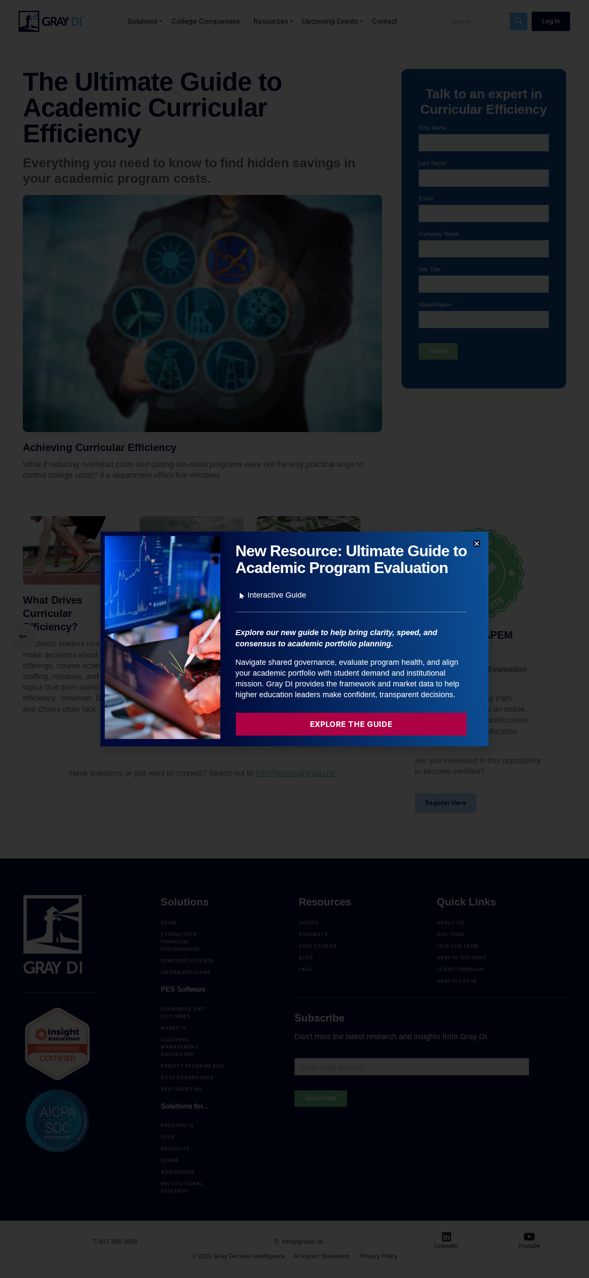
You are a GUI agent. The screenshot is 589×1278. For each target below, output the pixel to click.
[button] (476, 543)
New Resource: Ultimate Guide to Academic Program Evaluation (351, 559)
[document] (294, 639)
